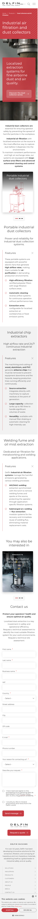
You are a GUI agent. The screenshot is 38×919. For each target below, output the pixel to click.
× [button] (35, 896)
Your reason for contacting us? (14, 759)
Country (5, 693)
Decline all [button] (28, 910)
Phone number (8, 748)
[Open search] (29, 4)
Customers (9, 878)
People (8, 885)
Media (7, 889)
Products (9, 875)
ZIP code (6, 726)
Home (4, 13)
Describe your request (11, 770)
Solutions (9, 868)
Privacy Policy (25, 794)
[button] (34, 4)
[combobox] (33, 896)
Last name (6, 660)
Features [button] (10, 253)
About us (9, 882)
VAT (3, 682)
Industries (9, 871)
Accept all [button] (10, 910)
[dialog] (19, 906)
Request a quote (17, 833)
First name (6, 649)
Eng (21, 4)
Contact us (9, 892)
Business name (8, 671)
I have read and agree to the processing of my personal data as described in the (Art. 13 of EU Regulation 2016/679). (20, 793)
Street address (8, 704)
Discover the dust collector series (17, 94)
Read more (18, 906)
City (3, 715)
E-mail (5, 737)
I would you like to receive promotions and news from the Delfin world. (18, 803)
